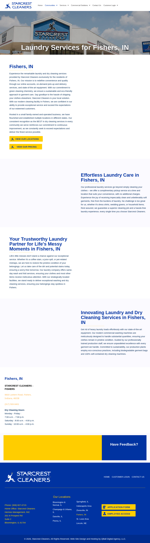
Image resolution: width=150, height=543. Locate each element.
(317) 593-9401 (12, 404)
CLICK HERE (37, 450)
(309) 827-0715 (19, 505)
